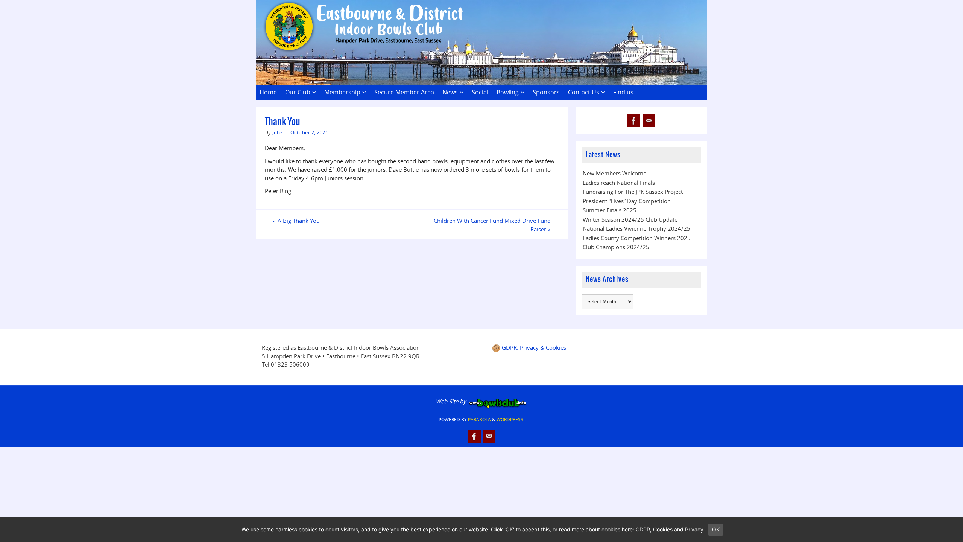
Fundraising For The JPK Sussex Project (633, 191)
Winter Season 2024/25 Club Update (630, 219)
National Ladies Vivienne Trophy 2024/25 (636, 228)
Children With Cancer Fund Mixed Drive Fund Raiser (492, 225)
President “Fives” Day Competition (627, 201)
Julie (277, 132)
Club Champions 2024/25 (616, 247)
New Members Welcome (614, 173)
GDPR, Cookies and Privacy (669, 529)
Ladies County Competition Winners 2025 (637, 238)
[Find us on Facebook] (633, 120)
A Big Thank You (296, 220)
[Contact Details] (649, 120)
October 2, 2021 (309, 132)
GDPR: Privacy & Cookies (534, 347)
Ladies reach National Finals (619, 182)
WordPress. (510, 419)
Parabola (479, 419)
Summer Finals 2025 (609, 210)
